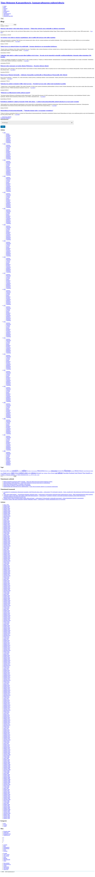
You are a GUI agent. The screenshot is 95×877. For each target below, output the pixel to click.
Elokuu (7, 133)
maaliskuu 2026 (6, 511)
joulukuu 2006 (6, 798)
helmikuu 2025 (6, 527)
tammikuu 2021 (6, 588)
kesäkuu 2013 (6, 701)
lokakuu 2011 (6, 726)
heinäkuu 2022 (6, 565)
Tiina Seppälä (86, 473)
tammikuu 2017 (6, 647)
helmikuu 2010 (6, 751)
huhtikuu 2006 (6, 808)
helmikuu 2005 (6, 815)
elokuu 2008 (6, 773)
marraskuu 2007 (6, 784)
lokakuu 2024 (6, 532)
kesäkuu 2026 (6, 507)
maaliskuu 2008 (6, 779)
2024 (4, 160)
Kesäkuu (8, 136)
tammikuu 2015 (6, 677)
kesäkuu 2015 (6, 671)
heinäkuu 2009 (6, 759)
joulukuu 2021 (6, 574)
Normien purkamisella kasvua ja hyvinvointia (55, 499)
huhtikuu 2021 (6, 584)
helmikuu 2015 (6, 676)
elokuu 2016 (6, 654)
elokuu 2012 (6, 713)
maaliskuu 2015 (6, 675)
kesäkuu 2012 (6, 716)
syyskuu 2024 (6, 533)
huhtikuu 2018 (6, 629)
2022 (4, 192)
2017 (4, 273)
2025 (4, 143)
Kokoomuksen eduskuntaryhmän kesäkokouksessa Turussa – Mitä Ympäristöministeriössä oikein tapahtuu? (69, 494)
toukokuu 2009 (6, 762)
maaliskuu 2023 (6, 555)
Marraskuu (8, 146)
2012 (4, 354)
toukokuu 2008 (6, 777)
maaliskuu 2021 (6, 585)
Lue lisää (18, 41)
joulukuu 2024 (6, 529)
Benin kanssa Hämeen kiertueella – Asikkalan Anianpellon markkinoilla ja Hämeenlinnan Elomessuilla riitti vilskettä (34, 75)
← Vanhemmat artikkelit (6, 116)
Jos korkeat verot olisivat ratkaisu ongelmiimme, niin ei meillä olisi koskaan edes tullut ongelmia (28, 37)
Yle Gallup (35, 474)
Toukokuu (8, 137)
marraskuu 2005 (6, 813)
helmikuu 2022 (6, 572)
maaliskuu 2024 (6, 540)
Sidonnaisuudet (6, 859)
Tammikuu (8, 142)
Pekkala (17, 473)
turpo (91, 473)
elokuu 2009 (6, 758)
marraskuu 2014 (6, 680)
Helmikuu (8, 141)
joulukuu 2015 (6, 664)
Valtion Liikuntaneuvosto (22, 474)
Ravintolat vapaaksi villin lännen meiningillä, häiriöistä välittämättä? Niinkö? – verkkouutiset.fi (24, 499)
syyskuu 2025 (6, 518)
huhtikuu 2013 (6, 703)
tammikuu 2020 (6, 603)
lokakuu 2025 (6, 517)
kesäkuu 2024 (6, 537)
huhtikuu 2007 (6, 793)
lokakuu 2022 (6, 562)
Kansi (4, 849)
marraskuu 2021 (6, 575)
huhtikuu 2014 (6, 688)
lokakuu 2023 (6, 547)
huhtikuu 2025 (6, 524)
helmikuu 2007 (6, 795)
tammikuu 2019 (6, 618)
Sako (42, 473)
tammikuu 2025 (6, 528)
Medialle (5, 858)
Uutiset (4, 6)
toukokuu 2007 (6, 792)
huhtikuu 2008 (6, 778)
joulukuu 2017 (6, 634)
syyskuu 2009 (6, 757)
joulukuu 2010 (6, 738)
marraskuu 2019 (6, 605)
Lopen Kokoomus (86, 470)
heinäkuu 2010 (6, 744)
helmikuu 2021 (6, 586)
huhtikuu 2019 (6, 614)
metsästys (9, 473)
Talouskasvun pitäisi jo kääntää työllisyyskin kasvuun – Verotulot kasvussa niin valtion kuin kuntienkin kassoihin (33, 84)
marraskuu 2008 (6, 769)
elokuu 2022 (6, 564)
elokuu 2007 (6, 788)
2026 (4, 132)
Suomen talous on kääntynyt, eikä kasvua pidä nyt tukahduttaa (17, 485)
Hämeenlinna (41, 470)
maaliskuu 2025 (6, 525)
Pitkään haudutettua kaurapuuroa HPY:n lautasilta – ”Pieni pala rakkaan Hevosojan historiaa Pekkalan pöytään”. (28, 481)
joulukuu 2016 (6, 649)
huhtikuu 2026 (6, 509)
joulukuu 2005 (6, 812)
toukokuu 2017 (6, 642)
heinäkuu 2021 (6, 580)
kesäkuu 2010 (6, 746)
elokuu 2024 (6, 534)
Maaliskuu (8, 140)
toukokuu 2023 (6, 553)
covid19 (15, 471)
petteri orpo (23, 473)
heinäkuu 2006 (6, 804)
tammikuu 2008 (6, 782)
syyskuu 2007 (6, 787)
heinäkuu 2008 (6, 774)
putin (29, 473)
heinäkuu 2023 (6, 550)
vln (32, 474)
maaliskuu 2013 (6, 705)
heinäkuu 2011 (6, 729)
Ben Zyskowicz (4, 470)
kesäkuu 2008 (6, 775)
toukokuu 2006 (6, 807)
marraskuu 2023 (6, 545)
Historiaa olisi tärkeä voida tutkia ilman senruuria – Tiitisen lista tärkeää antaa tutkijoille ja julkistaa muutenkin (33, 28)
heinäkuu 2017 (6, 640)
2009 (4, 402)
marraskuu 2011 (6, 724)
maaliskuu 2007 (6, 794)
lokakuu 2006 (6, 800)
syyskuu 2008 (6, 772)
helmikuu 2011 (6, 736)
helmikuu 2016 (6, 661)
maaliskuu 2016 (6, 660)
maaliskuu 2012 (6, 720)
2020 (4, 224)
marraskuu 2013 (6, 695)
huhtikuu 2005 (6, 814)
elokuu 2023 (6, 549)
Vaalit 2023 (5, 869)
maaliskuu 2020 (6, 600)
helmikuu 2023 (6, 557)
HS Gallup (29, 470)
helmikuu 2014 (6, 691)
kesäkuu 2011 (6, 731)
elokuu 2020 (6, 594)
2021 (4, 208)
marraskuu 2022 (6, 560)
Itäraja (46, 470)
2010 (4, 386)
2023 (4, 176)
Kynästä (5, 12)
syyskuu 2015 (6, 667)
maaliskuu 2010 (6, 749)
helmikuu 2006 (6, 810)
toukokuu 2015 (6, 672)
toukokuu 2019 (6, 613)
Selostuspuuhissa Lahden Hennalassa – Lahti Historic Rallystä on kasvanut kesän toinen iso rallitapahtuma (26, 482)
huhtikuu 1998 (6, 818)
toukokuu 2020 (6, 598)
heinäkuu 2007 (6, 789)
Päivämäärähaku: (5, 119)
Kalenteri (5, 8)
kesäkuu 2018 (6, 626)
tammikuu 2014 (6, 692)
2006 (4, 451)
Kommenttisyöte (7, 833)
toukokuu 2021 (6, 583)
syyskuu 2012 (6, 712)
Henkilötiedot (6, 848)
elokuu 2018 (6, 624)
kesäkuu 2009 (6, 761)
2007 (4, 434)
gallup (24, 471)
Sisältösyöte (6, 832)
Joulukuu (8, 145)
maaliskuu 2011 (6, 734)
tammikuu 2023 (6, 558)
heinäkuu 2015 (6, 670)
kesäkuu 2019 (6, 611)
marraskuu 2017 (6, 635)
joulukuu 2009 (6, 753)
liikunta (81, 470)
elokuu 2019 (6, 609)
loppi (4, 473)
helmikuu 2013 (6, 706)
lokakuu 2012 (6, 711)
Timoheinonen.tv (7, 13)
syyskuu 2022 (6, 563)
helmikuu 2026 (6, 512)
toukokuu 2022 (6, 568)
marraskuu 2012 (6, 710)
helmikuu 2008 (6, 780)
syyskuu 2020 (6, 593)
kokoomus (54, 471)
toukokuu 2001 (6, 817)
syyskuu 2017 (6, 637)
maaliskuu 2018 (6, 630)
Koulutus (5, 851)
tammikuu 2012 (6, 722)
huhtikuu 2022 (6, 569)
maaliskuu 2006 (6, 809)
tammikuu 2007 (6, 797)
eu (18, 470)
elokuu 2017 (6, 639)
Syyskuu (8, 148)
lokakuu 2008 (6, 770)
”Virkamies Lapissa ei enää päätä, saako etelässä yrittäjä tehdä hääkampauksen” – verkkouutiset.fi (24, 495)
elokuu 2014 (6, 683)
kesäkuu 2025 (6, 522)
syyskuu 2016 (6, 652)
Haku (2, 18)
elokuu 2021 (6, 579)
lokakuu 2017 (6, 636)
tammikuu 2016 (6, 662)
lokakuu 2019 (6, 606)
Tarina (4, 9)
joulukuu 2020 (6, 589)
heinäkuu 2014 (6, 685)
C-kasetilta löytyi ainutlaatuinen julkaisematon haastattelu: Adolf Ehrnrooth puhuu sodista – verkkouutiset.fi (26, 492)
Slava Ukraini (51, 473)
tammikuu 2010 (6, 752)
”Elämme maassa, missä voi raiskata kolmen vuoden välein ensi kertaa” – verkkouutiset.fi (22, 498)
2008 (4, 418)
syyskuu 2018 (6, 622)
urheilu (13, 474)
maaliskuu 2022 (6, 570)
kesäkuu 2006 (6, 805)
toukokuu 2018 (6, 627)
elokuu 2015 (6, 669)
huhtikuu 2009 (6, 763)
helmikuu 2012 (6, 721)
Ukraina (8, 474)
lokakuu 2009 (6, 756)
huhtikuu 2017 (6, 644)
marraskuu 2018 (6, 620)
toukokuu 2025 (6, 523)
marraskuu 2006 (6, 799)
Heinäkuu (8, 135)
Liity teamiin (6, 855)
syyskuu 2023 (6, 548)
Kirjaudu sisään (6, 831)
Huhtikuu (8, 138)
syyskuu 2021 (6, 578)
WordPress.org (6, 835)
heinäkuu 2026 (6, 506)
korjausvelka (61, 470)
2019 (4, 240)
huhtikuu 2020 (6, 599)
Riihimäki (38, 473)
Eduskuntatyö (6, 11)
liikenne (77, 470)
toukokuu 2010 (6, 747)
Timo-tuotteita (6, 863)
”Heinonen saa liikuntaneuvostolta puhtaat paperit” (15, 92)
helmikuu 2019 (6, 616)
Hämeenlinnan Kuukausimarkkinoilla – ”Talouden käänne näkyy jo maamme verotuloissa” (27, 110)
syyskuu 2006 (6, 802)
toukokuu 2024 (6, 538)
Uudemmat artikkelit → (6, 118)
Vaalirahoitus (6, 866)
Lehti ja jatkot (6, 854)
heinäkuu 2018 (6, 625)
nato (12, 473)
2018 (4, 257)
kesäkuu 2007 (6, 790)
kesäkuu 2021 (6, 581)
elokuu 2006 (6, 803)
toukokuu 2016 (6, 657)
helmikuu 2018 (6, 631)
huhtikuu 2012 (6, 718)
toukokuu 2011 (6, 732)
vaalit (16, 474)
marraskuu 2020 (6, 590)
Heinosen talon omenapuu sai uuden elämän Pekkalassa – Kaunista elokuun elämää (25, 66)
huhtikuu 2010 (6, 748)
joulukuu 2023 (6, 544)
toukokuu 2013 (6, 702)
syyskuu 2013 (6, 697)
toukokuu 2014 (6, 687)
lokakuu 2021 (6, 576)
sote (56, 473)
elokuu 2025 (6, 519)
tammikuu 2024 (6, 543)
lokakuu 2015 (6, 666)
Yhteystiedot (6, 14)
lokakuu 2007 (6, 785)
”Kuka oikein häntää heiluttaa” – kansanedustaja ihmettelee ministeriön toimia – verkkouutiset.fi (24, 494)
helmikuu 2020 (6, 601)
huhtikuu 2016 (6, 659)
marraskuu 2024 (6, 530)
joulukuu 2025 (6, 514)
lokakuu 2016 (6, 651)
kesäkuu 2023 (6, 552)
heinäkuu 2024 (6, 535)
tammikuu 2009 (6, 767)
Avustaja (5, 844)
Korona (67, 470)
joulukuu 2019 (6, 604)
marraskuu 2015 (6, 665)
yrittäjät (38, 474)
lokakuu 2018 (6, 621)
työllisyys (3, 474)
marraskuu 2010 (6, 739)
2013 (4, 337)
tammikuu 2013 (6, 707)
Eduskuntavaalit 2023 (8, 16)
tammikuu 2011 (6, 737)
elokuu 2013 (6, 698)
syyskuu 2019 (6, 608)
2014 (4, 321)
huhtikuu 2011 (6, 733)
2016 (4, 289)
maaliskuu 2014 (6, 690)
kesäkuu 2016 (6, 656)
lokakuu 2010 (6, 741)
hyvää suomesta (34, 470)
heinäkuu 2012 (6, 715)
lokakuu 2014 (6, 681)
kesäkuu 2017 (6, 641)
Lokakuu (8, 147)
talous (60, 473)
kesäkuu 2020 (6, 596)
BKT (8, 470)
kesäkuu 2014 (6, 686)
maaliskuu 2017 (6, 645)
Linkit (4, 857)
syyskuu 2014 (6, 682)
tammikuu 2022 (6, 573)
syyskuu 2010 (6, 742)
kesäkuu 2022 (6, 567)
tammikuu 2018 (6, 632)
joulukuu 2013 (6, 693)
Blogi (4, 7)
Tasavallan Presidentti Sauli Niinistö (72, 473)
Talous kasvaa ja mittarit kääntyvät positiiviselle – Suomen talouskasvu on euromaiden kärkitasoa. (29, 46)
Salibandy (46, 473)
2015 (4, 305)
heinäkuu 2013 (6, 700)
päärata (33, 473)
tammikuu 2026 (6, 513)
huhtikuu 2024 (6, 539)
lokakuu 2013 (6, 696)
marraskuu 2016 (6, 650)
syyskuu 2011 (6, 727)
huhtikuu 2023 (6, 554)
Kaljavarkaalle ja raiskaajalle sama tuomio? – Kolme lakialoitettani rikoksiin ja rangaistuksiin (63, 498)
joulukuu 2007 (6, 783)
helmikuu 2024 (6, 542)
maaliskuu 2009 (6, 764)
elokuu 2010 (6, 743)
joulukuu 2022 (6, 559)
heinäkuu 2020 (6, 595)
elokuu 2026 (6, 504)
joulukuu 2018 (6, 619)
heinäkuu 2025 (6, 521)
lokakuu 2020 (6, 591)
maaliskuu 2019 (6, 615)
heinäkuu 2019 (6, 610)
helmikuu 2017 (6, 646)
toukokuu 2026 (6, 508)
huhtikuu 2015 (6, 673)
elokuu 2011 (6, 728)
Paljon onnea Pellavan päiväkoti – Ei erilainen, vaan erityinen (16, 484)
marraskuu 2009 (6, 754)
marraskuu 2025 (6, 516)
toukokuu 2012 (6, 717)
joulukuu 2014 (6, 678)
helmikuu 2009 (6, 766)
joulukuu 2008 (6, 768)
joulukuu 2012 (6, 708)
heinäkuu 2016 (6, 655)
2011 (4, 370)
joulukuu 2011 (6, 723)
